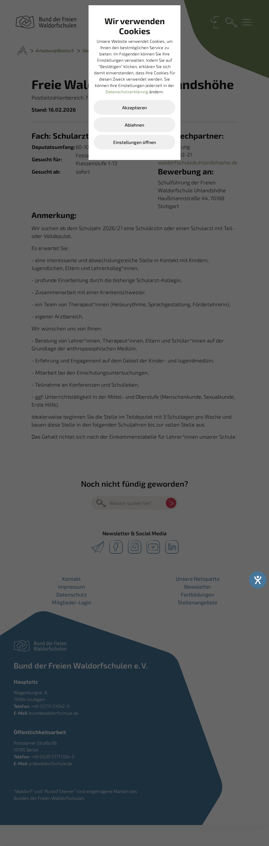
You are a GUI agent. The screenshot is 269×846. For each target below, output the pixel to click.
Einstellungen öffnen (134, 142)
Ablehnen (134, 124)
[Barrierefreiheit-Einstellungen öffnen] (257, 580)
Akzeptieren (134, 107)
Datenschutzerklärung (127, 91)
